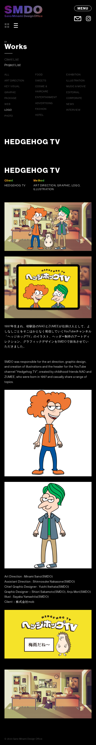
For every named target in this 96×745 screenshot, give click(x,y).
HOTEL (39, 114)
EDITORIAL (73, 92)
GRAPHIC (10, 92)
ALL (6, 74)
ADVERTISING (44, 103)
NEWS (70, 104)
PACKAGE (10, 98)
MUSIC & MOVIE (76, 86)
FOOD (39, 74)
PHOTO (8, 115)
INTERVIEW (73, 109)
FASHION (40, 108)
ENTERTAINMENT (46, 97)
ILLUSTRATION (75, 80)
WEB (7, 104)
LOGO (8, 109)
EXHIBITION (73, 74)
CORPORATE (74, 98)
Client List (11, 59)
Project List (12, 65)
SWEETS (40, 80)
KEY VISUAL (12, 86)
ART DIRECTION (14, 80)
